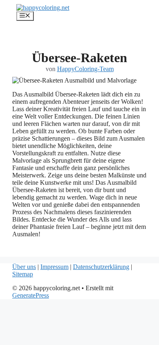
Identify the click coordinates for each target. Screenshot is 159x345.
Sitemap (22, 274)
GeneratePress (30, 295)
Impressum (54, 266)
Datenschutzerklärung (101, 266)
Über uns (24, 266)
